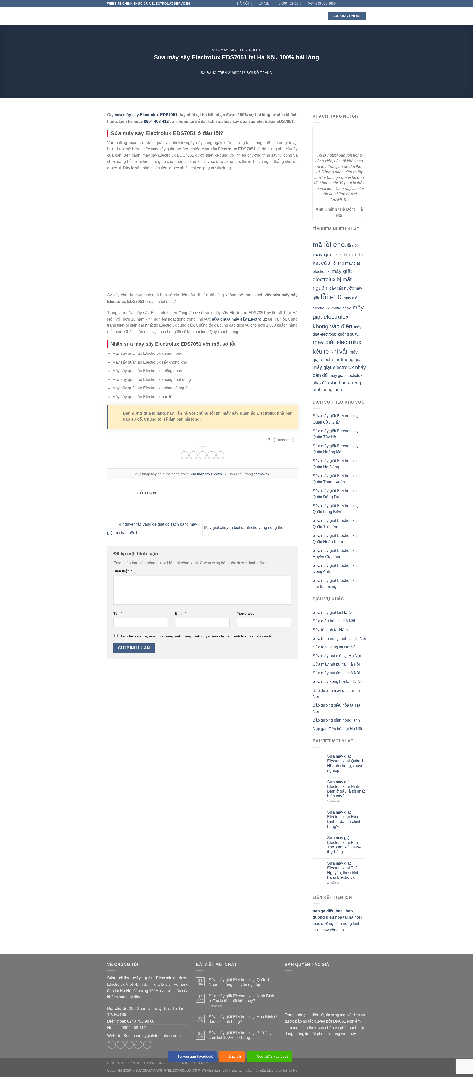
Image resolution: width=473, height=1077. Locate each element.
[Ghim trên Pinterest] (211, 455)
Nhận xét (333, 801)
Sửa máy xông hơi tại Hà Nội (338, 681)
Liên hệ (292, 16)
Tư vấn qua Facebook (195, 1056)
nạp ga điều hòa (328, 911)
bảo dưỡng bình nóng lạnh (337, 924)
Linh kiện (224, 16)
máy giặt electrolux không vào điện (338, 317)
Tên (117, 613)
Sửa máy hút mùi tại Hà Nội (337, 656)
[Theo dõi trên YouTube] (363, 10)
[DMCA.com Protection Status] (321, 993)
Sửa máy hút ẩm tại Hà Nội (336, 673)
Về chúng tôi (176, 16)
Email (180, 613)
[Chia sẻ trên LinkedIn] (220, 455)
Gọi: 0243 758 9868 (272, 1056)
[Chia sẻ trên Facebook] (185, 455)
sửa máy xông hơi (329, 930)
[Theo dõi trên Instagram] (349, 3)
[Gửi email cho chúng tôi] (358, 3)
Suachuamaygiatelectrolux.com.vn (153, 1036)
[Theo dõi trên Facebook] (344, 3)
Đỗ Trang (263, 73)
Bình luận (122, 571)
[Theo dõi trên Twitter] (354, 3)
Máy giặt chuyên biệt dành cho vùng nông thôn (245, 528)
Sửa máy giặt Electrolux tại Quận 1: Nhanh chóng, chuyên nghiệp (346, 763)
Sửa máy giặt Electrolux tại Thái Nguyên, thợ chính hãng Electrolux (343, 870)
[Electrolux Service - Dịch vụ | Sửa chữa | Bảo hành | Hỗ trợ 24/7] (131, 16)
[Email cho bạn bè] (203, 455)
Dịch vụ (200, 16)
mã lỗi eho (329, 244)
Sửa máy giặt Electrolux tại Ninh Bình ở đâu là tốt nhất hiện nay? (346, 789)
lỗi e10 (331, 297)
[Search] (317, 16)
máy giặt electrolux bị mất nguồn (332, 279)
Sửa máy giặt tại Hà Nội (334, 612)
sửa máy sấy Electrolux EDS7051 (146, 115)
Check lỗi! (251, 16)
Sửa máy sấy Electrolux (236, 50)
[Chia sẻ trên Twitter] (193, 455)
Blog (275, 16)
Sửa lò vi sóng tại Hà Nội (334, 647)
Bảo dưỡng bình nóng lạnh (336, 720)
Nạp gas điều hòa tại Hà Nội (337, 729)
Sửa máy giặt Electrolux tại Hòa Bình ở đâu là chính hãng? (344, 819)
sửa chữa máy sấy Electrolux (239, 319)
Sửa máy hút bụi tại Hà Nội (336, 664)
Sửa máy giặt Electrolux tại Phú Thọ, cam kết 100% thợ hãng (344, 845)
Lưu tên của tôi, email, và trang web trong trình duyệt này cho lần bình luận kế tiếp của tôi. (197, 636)
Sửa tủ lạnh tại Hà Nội (332, 630)
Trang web (245, 613)
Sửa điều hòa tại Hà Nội (334, 621)
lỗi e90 (353, 246)
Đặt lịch (235, 1056)
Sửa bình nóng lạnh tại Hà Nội (339, 638)
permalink (261, 474)
